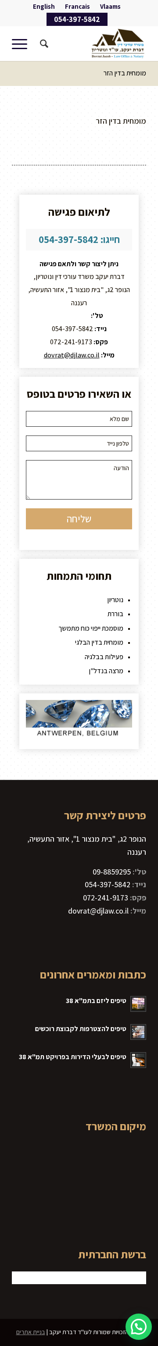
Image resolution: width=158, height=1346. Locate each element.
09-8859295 (72, 315)
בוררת (115, 613)
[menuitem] (110, 6)
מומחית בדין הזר (125, 73)
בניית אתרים (30, 1332)
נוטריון (115, 599)
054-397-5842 (77, 19)
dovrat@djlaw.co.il (72, 355)
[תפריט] (22, 43)
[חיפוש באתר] (43, 43)
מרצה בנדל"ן (106, 670)
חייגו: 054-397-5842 (79, 239)
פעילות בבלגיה (104, 656)
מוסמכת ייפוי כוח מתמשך (90, 628)
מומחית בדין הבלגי (99, 642)
